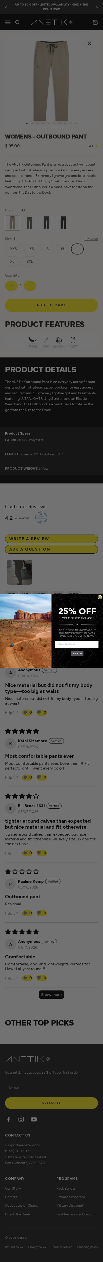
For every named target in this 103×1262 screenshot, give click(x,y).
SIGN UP (77, 653)
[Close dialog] (100, 597)
